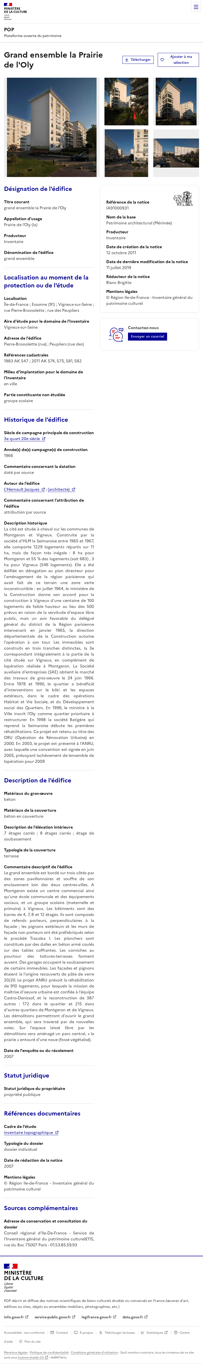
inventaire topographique (28, 1132)
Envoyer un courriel (147, 336)
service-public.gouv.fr (53, 1317)
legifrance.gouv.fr (97, 1317)
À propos (86, 1332)
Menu (196, 7)
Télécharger (141, 59)
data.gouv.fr (133, 1317)
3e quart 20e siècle (22, 439)
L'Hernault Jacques (21, 489)
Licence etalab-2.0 (31, 1357)
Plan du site (33, 1341)
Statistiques (155, 1332)
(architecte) (59, 489)
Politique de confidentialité (49, 1352)
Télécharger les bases (120, 1332)
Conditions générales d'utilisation (94, 1352)
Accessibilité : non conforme (24, 1332)
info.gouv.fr (14, 1317)
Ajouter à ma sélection (181, 59)
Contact (62, 1332)
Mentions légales (15, 1352)
